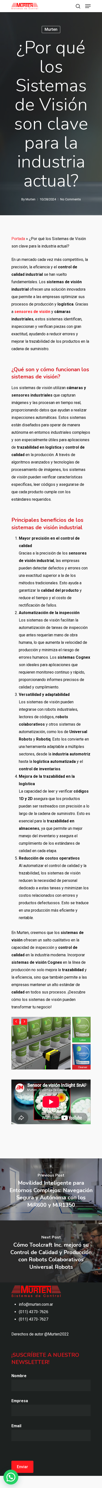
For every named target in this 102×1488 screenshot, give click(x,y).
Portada (18, 238)
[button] (10, 1477)
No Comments (70, 199)
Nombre (18, 1375)
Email (16, 1426)
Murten (51, 29)
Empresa (19, 1400)
